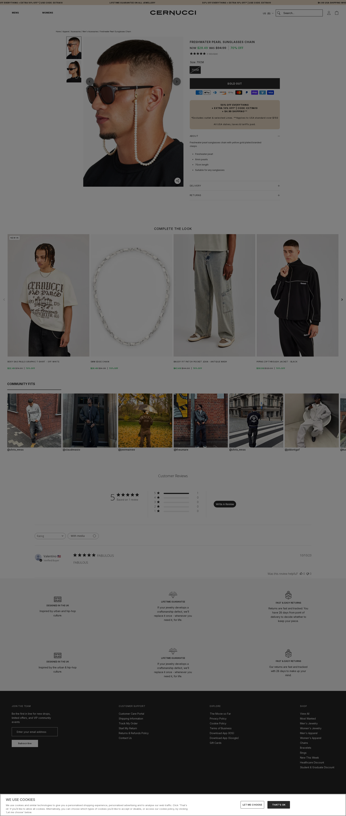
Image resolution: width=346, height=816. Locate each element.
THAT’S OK (278, 804)
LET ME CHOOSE (252, 804)
